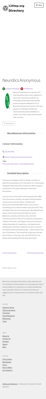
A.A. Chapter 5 (7, 370)
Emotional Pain (8, 164)
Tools (4, 321)
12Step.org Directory (10, 384)
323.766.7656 (9, 152)
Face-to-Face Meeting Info (24, 164)
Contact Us (6, 339)
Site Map (5, 341)
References (6, 318)
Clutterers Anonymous (35, 253)
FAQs (4, 347)
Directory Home (8, 307)
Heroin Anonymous (9, 253)
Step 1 (4, 365)
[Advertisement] (23, 47)
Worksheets (6, 362)
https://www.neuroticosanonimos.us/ (18, 157)
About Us (5, 336)
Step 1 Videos (7, 367)
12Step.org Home (8, 310)
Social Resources (8, 316)
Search (4, 344)
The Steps (6, 313)
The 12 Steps (7, 359)
